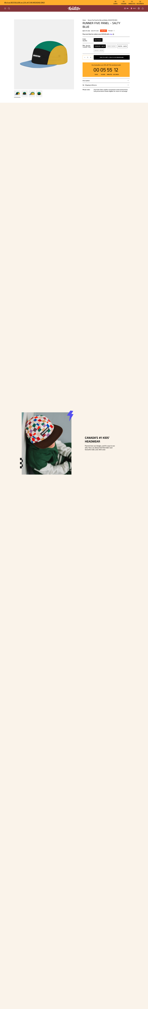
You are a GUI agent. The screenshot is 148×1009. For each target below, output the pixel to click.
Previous (14, 54)
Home (84, 20)
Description (86, 80)
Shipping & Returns (91, 85)
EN (127, 8)
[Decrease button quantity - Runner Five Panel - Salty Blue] (85, 57)
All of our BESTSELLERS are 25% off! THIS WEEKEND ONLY (24, 2)
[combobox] (126, 8)
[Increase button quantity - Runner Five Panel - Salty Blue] (91, 57)
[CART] (143, 8)
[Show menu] (5, 8)
